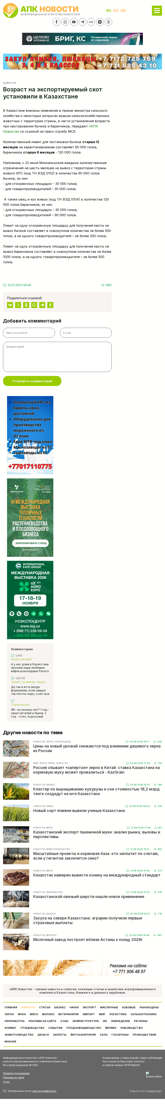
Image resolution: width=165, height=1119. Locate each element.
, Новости (61, 763)
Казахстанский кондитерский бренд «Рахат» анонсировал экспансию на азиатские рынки (28, 659)
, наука (49, 806)
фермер (111, 1027)
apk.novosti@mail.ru (44, 1090)
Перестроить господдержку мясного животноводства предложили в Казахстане (29, 704)
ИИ (105, 1021)
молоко (48, 1014)
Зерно (9, 1014)
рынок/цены (149, 1007)
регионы (140, 1021)
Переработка (15, 1021)
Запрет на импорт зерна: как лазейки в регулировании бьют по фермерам (28, 682)
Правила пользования (16, 1073)
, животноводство (57, 849)
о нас (64, 1021)
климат (10, 1027)
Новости (9, 82)
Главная (11, 1007)
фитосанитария (83, 1034)
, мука (51, 763)
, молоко (51, 935)
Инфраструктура (86, 1021)
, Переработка (54, 892)
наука (74, 1007)
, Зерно (49, 741)
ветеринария (68, 1014)
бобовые (129, 1007)
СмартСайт (154, 1090)
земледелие (120, 1021)
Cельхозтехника (144, 1014)
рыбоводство (132, 1027)
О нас (6, 1081)
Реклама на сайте (42, 1021)
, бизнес (50, 784)
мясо (34, 1014)
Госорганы (120, 1034)
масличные (109, 1007)
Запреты (59, 1034)
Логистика (118, 1014)
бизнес (60, 1007)
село (103, 1034)
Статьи (44, 1007)
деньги (43, 1034)
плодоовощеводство (83, 1027)
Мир (35, 763)
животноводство (19, 1034)
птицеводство (32, 1027)
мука (22, 1014)
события (55, 1027)
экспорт (89, 1007)
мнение (10, 1041)
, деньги (50, 913)
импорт (89, 1014)
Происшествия (144, 1034)
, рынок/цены (62, 741)
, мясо (49, 870)
